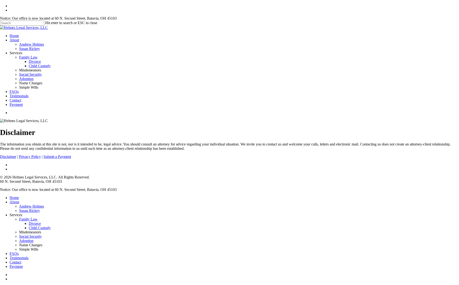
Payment (16, 104)
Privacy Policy (30, 157)
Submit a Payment (57, 157)
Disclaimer (8, 157)
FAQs (14, 92)
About (14, 40)
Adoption (26, 79)
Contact (15, 100)
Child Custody (40, 66)
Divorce (35, 61)
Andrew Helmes (31, 44)
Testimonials (19, 96)
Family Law (28, 57)
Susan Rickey (29, 49)
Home (14, 36)
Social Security (30, 74)
